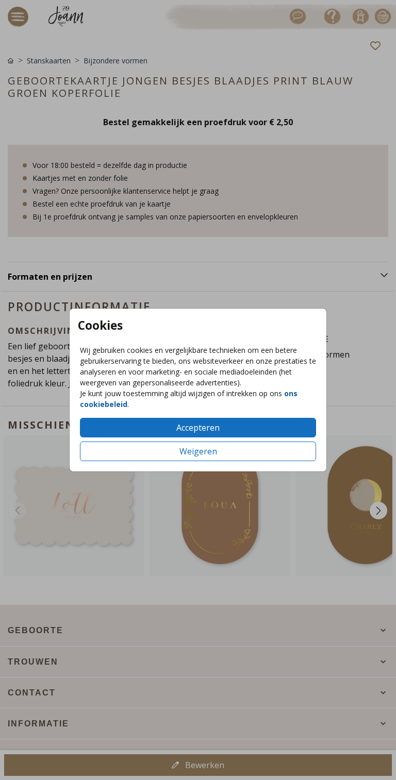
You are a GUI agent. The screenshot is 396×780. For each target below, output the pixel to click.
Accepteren (198, 427)
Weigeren (198, 451)
